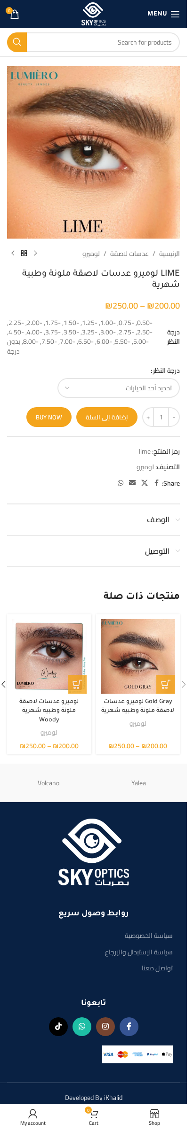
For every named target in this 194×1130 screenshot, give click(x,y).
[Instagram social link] (105, 1026)
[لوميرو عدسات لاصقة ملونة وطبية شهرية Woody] (49, 656)
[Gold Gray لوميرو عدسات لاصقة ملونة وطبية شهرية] (138, 656)
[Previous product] (35, 253)
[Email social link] (132, 483)
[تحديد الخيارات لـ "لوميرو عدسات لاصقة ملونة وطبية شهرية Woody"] (77, 684)
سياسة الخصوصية (149, 935)
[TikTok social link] (58, 1026)
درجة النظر (166, 370)
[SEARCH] (17, 42)
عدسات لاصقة (129, 253)
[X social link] (144, 483)
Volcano (48, 783)
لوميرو (91, 253)
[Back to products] (24, 253)
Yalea (138, 783)
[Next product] (12, 253)
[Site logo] (93, 14)
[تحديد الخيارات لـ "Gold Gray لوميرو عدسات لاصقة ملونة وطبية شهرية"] (165, 684)
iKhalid (113, 1097)
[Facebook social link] (156, 483)
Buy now (49, 417)
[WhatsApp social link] (120, 483)
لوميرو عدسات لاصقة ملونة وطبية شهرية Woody (49, 711)
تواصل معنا (157, 968)
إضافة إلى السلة (107, 417)
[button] (183, 684)
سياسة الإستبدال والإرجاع (139, 952)
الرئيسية (169, 253)
